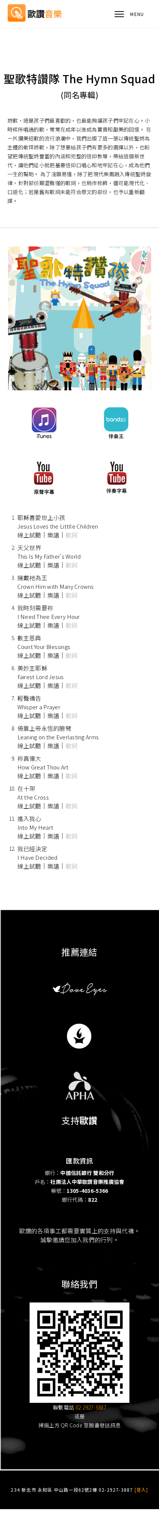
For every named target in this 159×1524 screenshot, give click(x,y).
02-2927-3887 (90, 1407)
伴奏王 (115, 422)
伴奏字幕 (115, 477)
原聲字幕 (43, 477)
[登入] (141, 1489)
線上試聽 (29, 535)
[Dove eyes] (79, 988)
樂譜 (53, 534)
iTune (43, 422)
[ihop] (79, 1036)
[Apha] (79, 1085)
